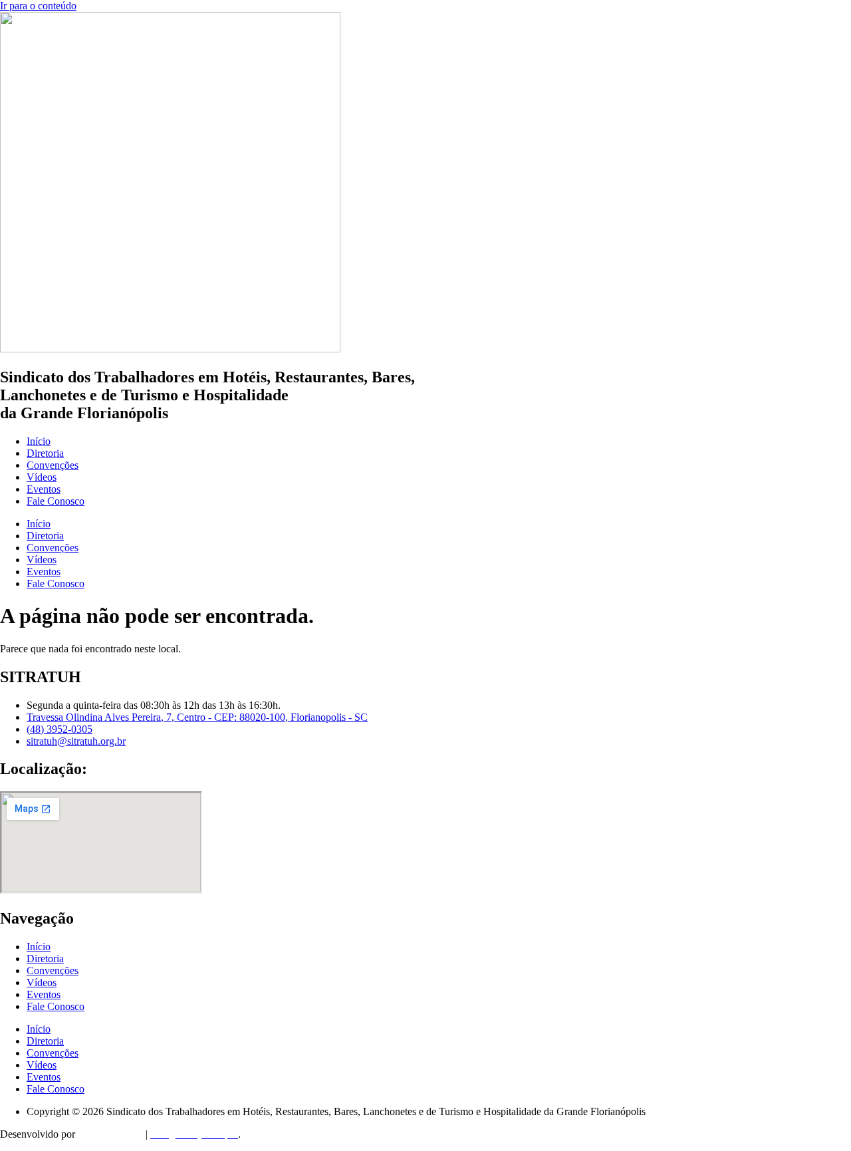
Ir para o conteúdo (38, 5)
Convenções (52, 465)
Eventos (44, 489)
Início (39, 441)
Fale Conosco (55, 501)
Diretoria (45, 453)
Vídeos (42, 477)
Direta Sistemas (110, 1134)
